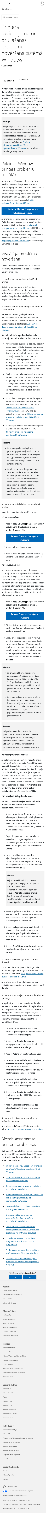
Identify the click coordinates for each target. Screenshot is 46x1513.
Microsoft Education (9, 1348)
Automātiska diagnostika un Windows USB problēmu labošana (20, 326)
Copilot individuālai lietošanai (12, 1295)
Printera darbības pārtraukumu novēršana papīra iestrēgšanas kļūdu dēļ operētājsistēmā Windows (24, 1197)
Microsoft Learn (8, 1434)
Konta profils (7, 1315)
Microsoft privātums (9, 1475)
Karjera (5, 1471)
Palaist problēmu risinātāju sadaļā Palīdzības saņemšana (23, 211)
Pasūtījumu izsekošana (10, 1327)
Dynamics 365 (7, 1401)
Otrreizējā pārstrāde (9, 1331)
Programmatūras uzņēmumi (11, 1455)
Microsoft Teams (8, 1418)
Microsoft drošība (8, 1393)
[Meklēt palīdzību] (9, 3)
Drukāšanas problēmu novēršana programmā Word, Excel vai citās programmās (20, 1241)
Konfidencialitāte (24, 1500)
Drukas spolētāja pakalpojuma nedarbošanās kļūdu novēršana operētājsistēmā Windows (19, 1217)
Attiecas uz (7, 65)
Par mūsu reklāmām (34, 1504)
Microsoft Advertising (9, 1409)
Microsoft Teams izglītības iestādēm (14, 1356)
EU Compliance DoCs (9, 1508)
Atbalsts (5, 9)
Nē (30, 1277)
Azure (5, 1397)
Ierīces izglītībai (8, 1352)
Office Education (8, 1364)
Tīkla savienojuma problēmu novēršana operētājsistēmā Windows (24, 416)
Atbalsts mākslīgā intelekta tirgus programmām (18, 1438)
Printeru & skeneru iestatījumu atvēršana (24, 538)
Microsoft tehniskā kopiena (11, 1442)
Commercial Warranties (10, 1336)
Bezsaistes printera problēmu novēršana (25, 1129)
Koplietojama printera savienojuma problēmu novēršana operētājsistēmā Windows (22, 1261)
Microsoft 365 (7, 1299)
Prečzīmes (23, 1504)
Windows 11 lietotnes (9, 1303)
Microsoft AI (7, 1389)
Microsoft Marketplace (10, 1446)
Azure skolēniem (8, 1377)
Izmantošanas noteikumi (10, 1504)
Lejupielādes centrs (9, 1319)
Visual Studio (7, 1459)
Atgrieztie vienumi (8, 1323)
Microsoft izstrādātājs (10, 1430)
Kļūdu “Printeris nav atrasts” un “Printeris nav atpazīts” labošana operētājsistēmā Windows (24, 1168)
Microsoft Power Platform (11, 1450)
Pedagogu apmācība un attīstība (13, 1368)
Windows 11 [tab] (9, 80)
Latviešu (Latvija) (12, 1486)
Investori (5, 1479)
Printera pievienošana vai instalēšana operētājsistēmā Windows (16, 145)
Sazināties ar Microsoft (10, 1500)
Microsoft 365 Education (10, 1360)
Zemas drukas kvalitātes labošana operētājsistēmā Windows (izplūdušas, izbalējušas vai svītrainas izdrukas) (22, 1229)
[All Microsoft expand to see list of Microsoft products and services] (3, 3)
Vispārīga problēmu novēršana (15, 240)
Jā (15, 1277)
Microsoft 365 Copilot (9, 1414)
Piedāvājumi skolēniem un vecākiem (14, 1373)
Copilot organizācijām (10, 1290)
